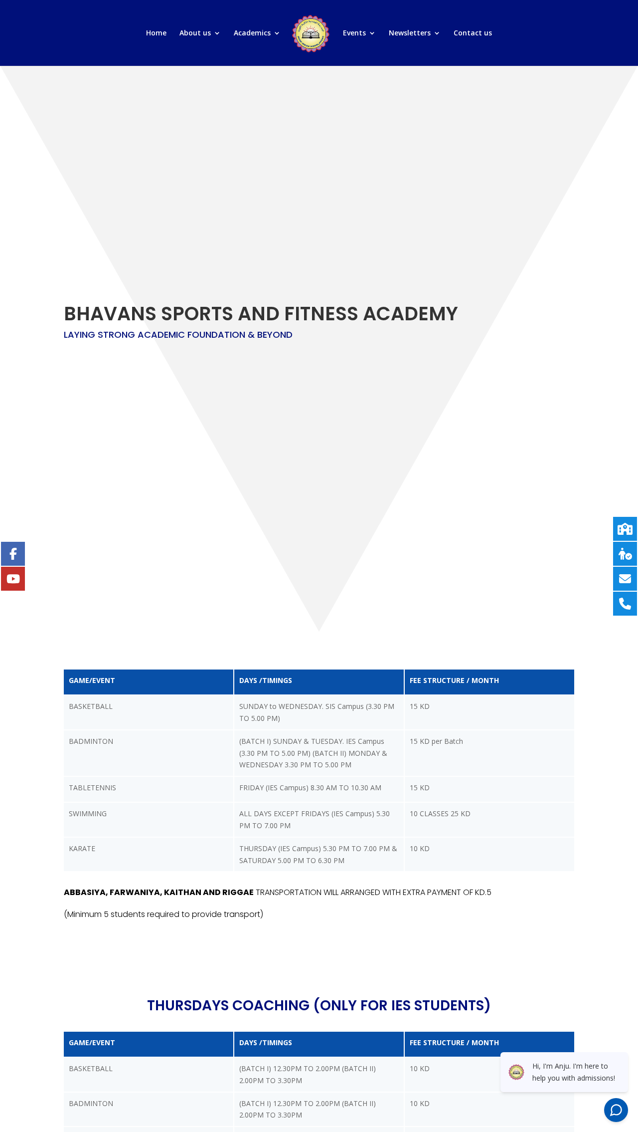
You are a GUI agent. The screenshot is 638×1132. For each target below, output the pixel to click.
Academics (252, 33)
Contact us (473, 33)
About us (195, 33)
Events (354, 33)
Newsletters (410, 33)
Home (156, 33)
